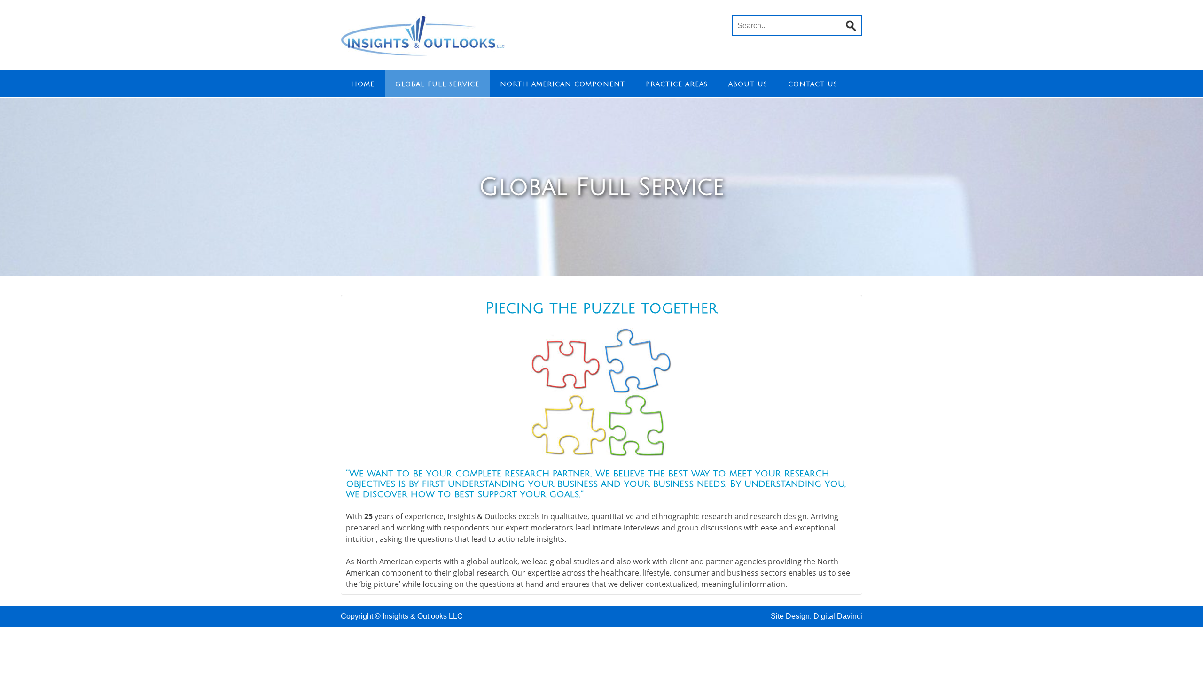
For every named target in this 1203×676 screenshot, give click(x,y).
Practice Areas (677, 84)
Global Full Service (437, 84)
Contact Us (812, 84)
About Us (747, 84)
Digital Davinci (837, 616)
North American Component (562, 84)
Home (363, 84)
